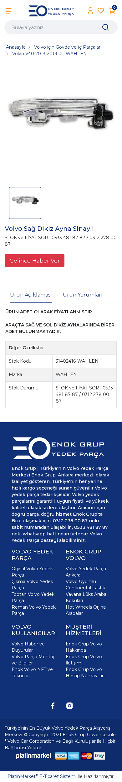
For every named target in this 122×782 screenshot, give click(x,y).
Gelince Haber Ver (34, 260)
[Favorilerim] (101, 11)
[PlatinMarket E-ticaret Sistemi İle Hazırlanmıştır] (34, 756)
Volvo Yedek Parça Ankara (86, 572)
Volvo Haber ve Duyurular (28, 647)
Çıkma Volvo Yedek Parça (32, 585)
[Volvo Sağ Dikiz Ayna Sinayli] (61, 124)
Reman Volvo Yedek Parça (34, 610)
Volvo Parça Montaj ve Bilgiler (33, 660)
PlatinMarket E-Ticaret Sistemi (42, 776)
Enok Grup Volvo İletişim (84, 660)
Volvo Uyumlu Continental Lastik (85, 585)
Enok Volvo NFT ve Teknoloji (32, 672)
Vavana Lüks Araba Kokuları (86, 597)
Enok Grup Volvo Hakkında (84, 647)
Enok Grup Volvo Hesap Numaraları (85, 672)
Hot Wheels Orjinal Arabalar (86, 610)
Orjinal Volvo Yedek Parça (32, 572)
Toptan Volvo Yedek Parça (33, 597)
